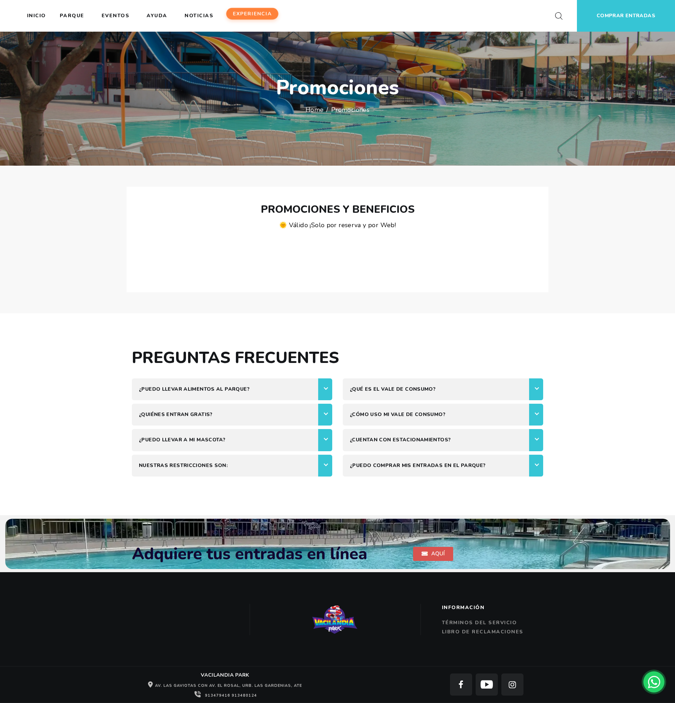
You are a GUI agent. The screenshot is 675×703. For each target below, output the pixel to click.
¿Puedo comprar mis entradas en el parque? (418, 465)
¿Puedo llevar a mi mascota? (182, 440)
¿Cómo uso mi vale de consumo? (397, 414)
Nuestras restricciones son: (183, 465)
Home (315, 110)
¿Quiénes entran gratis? (176, 414)
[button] (232, 389)
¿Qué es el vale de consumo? (393, 389)
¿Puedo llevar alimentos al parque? (194, 389)
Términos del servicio (479, 622)
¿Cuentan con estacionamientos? (400, 440)
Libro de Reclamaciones (482, 631)
